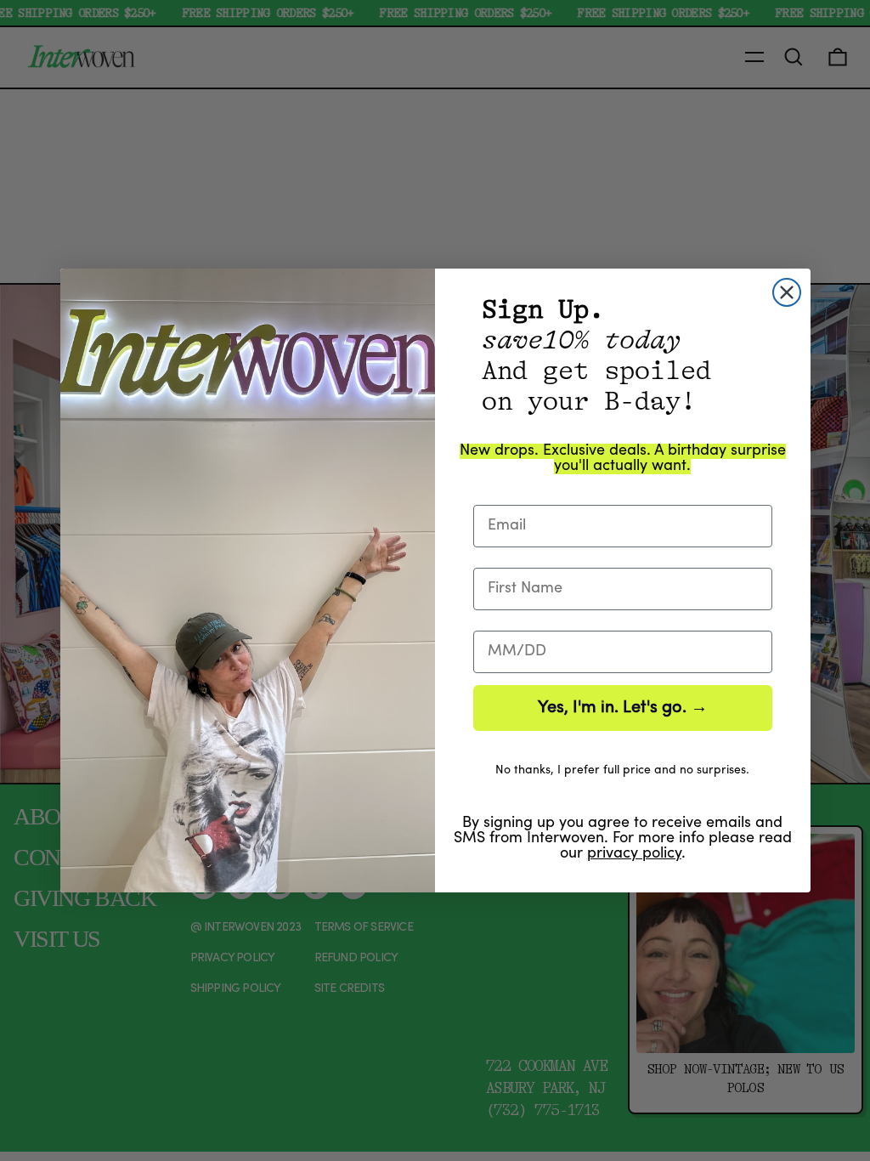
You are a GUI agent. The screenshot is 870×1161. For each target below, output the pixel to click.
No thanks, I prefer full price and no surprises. (622, 770)
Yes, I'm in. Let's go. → (623, 707)
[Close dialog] (786, 292)
